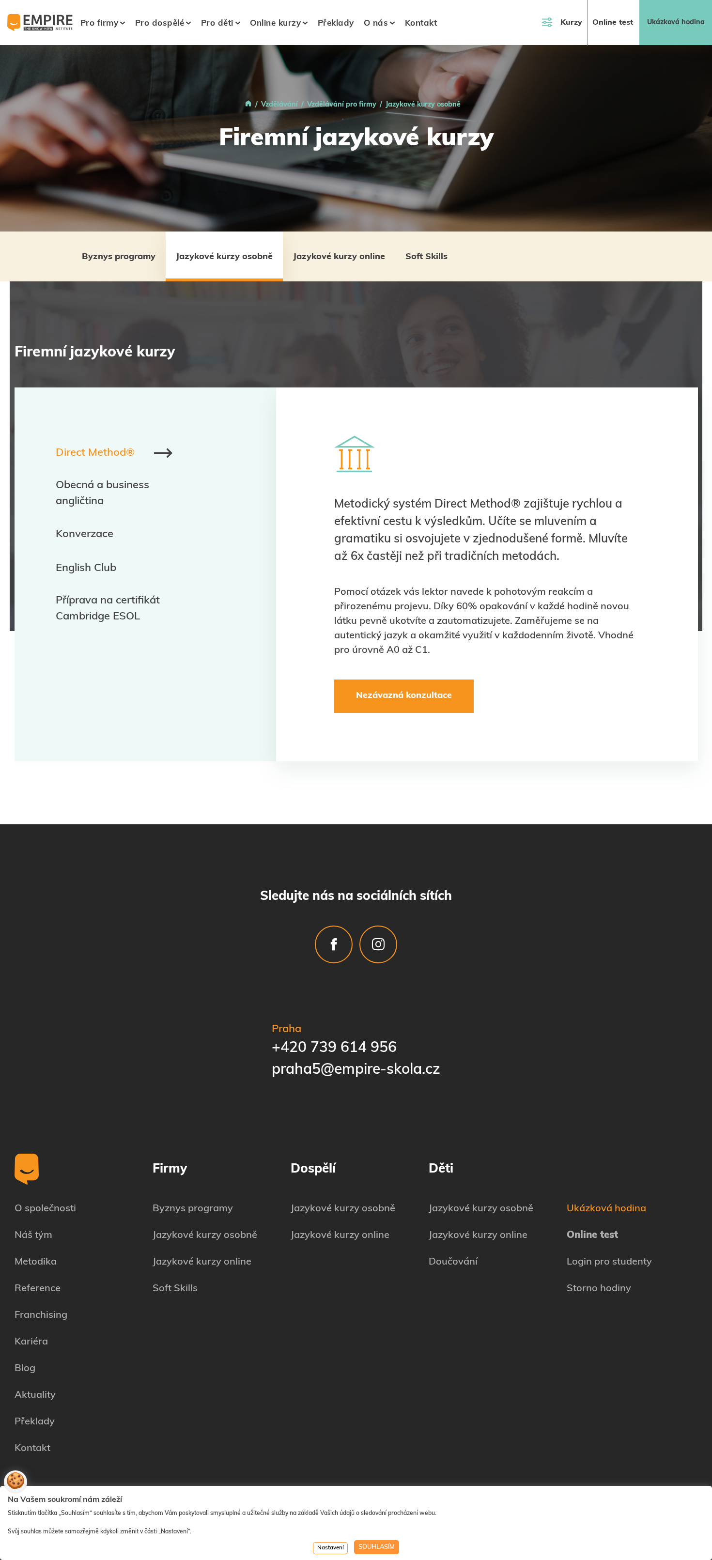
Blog (25, 1369)
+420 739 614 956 (334, 1048)
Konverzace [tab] (84, 534)
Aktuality (35, 1395)
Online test (612, 23)
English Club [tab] (86, 568)
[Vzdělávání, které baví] (248, 104)
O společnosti (45, 1209)
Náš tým (33, 1235)
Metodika (36, 1262)
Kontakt (421, 23)
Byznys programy (118, 257)
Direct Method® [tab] (95, 453)
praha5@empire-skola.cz (356, 1070)
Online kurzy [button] (275, 23)
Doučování (453, 1262)
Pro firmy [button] (99, 23)
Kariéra (31, 1342)
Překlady (336, 23)
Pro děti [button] (217, 23)
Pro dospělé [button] (160, 23)
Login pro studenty (609, 1262)
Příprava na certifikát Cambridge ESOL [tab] (108, 608)
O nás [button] (376, 23)
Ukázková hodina (676, 22)
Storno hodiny (599, 1289)
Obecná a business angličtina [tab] (102, 493)
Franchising (41, 1315)
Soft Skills (426, 257)
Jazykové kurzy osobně (224, 257)
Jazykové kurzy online (339, 257)
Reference (38, 1289)
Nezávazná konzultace (404, 696)
